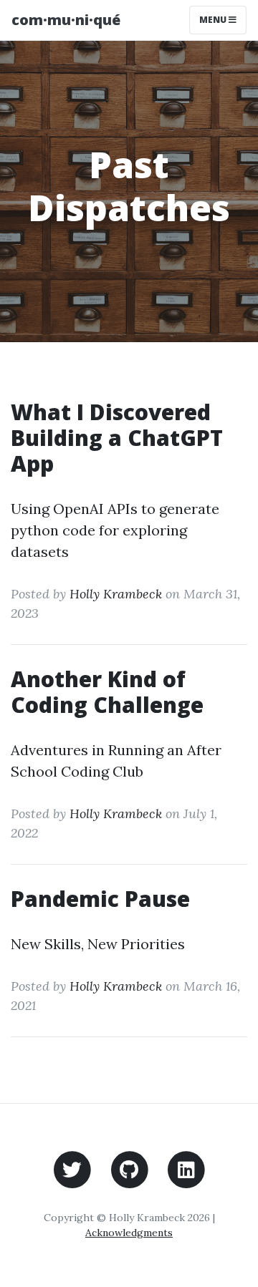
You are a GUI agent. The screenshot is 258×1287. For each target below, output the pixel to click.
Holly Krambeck (116, 594)
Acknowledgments (129, 1232)
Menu (214, 20)
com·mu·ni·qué (65, 19)
